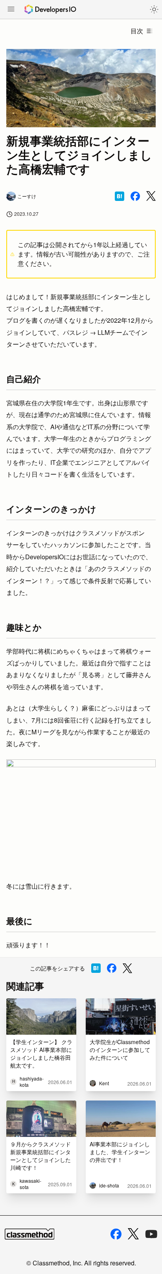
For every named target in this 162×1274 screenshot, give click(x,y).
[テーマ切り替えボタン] (154, 9)
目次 (137, 30)
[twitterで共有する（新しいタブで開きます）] (151, 196)
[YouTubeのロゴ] (151, 1234)
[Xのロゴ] (133, 1234)
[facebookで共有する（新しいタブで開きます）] (135, 196)
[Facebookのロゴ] (116, 1234)
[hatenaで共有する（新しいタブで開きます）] (119, 196)
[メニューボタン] (11, 10)
